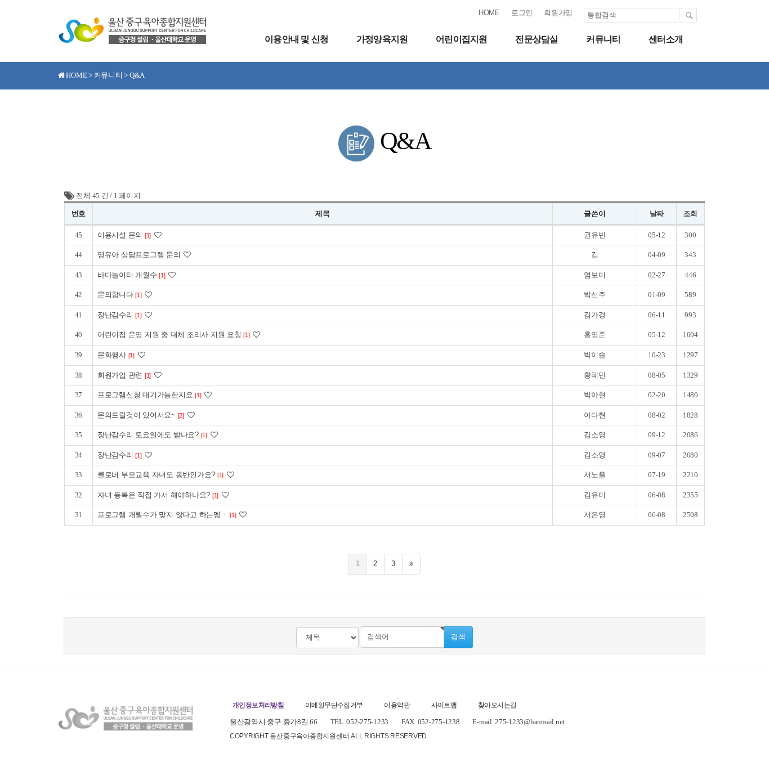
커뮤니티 (603, 39)
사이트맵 (444, 705)
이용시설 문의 (124, 235)
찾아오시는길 (497, 705)
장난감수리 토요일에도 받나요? (152, 434)
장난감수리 (119, 315)
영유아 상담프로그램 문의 (139, 254)
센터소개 (666, 39)
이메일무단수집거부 (334, 705)
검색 (458, 637)
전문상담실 (536, 39)
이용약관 (397, 705)
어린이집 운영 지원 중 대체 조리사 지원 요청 (173, 334)
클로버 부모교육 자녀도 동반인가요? (160, 474)
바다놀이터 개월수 (131, 275)
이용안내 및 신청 (296, 39)
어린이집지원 (461, 39)
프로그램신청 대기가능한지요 (149, 395)
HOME (489, 12)
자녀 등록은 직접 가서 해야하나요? (157, 495)
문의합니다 (119, 294)
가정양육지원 (382, 39)
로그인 (522, 12)
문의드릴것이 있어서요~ (140, 415)
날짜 (657, 213)
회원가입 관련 (124, 375)
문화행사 (116, 355)
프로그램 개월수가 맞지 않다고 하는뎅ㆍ (166, 514)
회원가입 (558, 12)
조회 (690, 213)
